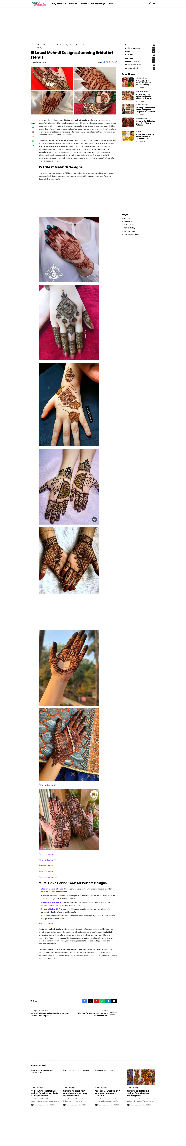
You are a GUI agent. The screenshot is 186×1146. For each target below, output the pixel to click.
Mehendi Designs (43, 45)
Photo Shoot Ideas (140, 65)
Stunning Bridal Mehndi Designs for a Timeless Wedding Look (138, 1093)
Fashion (140, 51)
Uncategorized (140, 68)
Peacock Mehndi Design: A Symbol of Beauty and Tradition (107, 1093)
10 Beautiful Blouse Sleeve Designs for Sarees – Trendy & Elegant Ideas (143, 84)
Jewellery (140, 58)
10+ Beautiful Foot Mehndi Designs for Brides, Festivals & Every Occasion (144, 97)
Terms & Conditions (132, 234)
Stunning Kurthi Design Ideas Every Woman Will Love (145, 123)
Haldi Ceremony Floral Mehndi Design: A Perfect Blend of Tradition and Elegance (145, 137)
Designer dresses (140, 48)
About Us (127, 218)
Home (33, 45)
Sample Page (129, 231)
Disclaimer (128, 221)
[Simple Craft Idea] (39, 3)
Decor (140, 45)
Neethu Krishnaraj (39, 62)
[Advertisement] (93, 26)
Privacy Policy (129, 228)
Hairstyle (140, 55)
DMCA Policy (129, 225)
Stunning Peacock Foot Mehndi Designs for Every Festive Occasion (145, 110)
